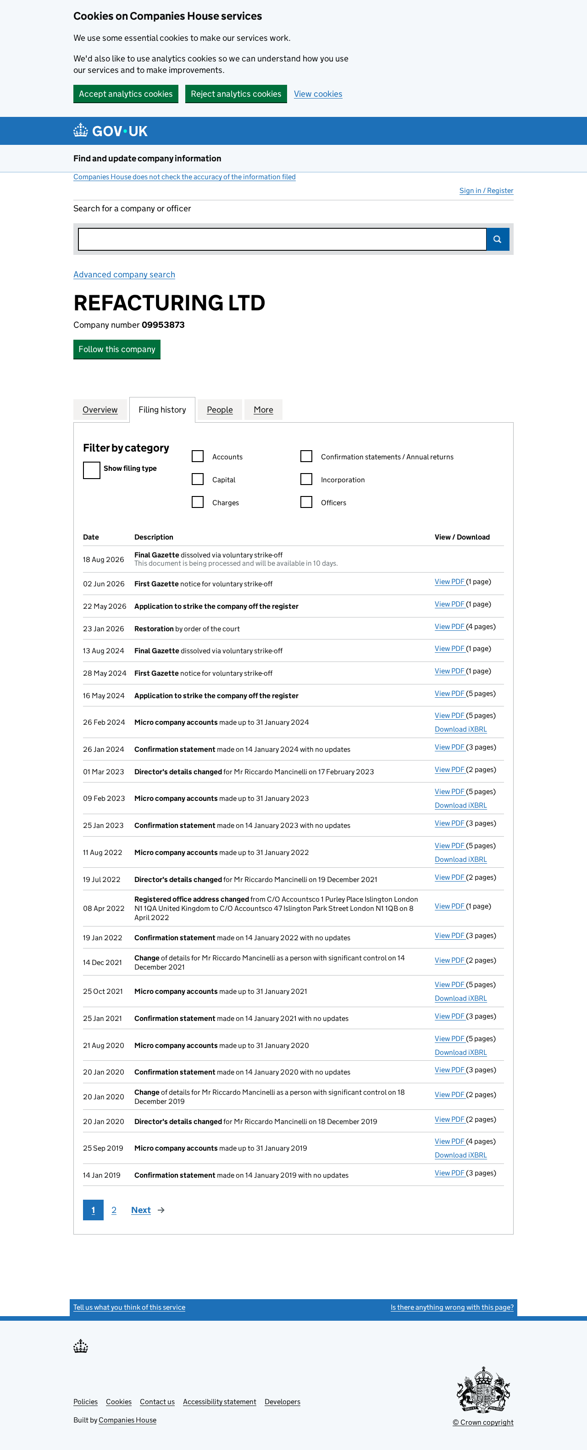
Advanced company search (124, 274)
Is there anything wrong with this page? (452, 1307)
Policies (85, 1401)
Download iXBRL (461, 729)
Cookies (119, 1401)
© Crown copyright (483, 1422)
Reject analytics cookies (236, 93)
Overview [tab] (100, 409)
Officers (333, 502)
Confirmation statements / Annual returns (387, 456)
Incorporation (343, 479)
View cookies (318, 93)
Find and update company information (147, 158)
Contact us (157, 1401)
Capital (223, 479)
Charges (225, 502)
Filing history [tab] (162, 409)
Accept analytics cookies (126, 93)
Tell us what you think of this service (129, 1307)
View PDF (450, 581)
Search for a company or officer (132, 208)
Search (498, 239)
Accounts (227, 456)
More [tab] (263, 409)
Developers (282, 1401)
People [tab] (220, 409)
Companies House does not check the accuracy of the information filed (184, 176)
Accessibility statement (219, 1401)
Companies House (127, 1420)
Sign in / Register (487, 190)
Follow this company (116, 349)
